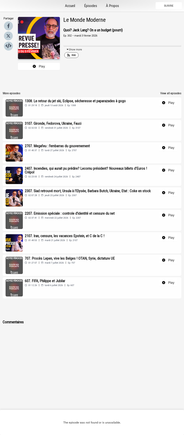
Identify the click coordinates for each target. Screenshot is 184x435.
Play (42, 66)
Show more (75, 49)
